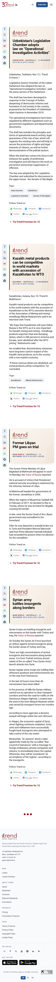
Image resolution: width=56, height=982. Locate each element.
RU (33, 978)
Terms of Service (8, 926)
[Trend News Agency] (9, 836)
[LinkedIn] (33, 951)
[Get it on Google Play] (28, 962)
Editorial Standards (10, 898)
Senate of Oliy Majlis (41, 196)
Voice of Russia (33, 474)
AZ (28, 978)
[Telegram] (27, 951)
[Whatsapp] (4, 951)
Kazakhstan (16, 380)
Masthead (6, 891)
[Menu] (51, 4)
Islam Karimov (17, 191)
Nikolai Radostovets (34, 380)
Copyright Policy (8, 934)
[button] (4, 29)
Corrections (6, 902)
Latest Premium (8, 877)
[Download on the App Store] (10, 962)
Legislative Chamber (19, 196)
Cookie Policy (7, 937)
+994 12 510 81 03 (8, 857)
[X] (16, 951)
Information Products (11, 916)
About (4, 887)
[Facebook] (10, 951)
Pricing (5, 912)
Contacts (6, 894)
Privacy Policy (7, 930)
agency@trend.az (8, 860)
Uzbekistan (32, 191)
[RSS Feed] (38, 951)
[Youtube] (21, 951)
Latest (4, 873)
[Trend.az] (9, 4)
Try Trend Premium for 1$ (26, 221)
